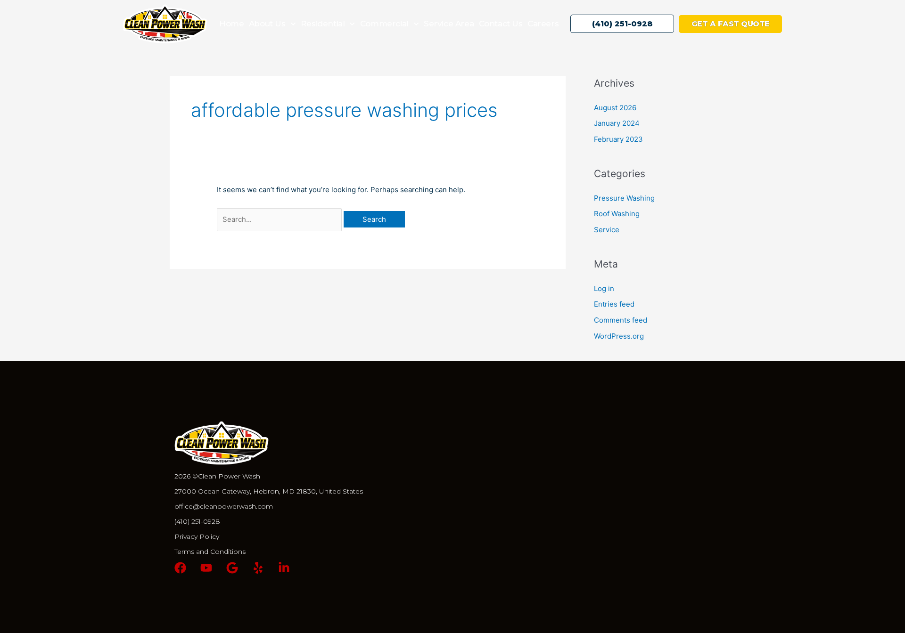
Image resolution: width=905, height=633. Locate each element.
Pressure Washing (624, 198)
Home (231, 24)
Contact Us (501, 24)
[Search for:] (280, 219)
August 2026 (615, 107)
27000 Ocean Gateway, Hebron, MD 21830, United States (268, 491)
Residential (323, 24)
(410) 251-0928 (197, 521)
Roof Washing (617, 213)
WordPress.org (619, 336)
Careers (543, 24)
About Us (267, 24)
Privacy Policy (196, 536)
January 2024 (617, 123)
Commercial (384, 24)
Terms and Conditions (210, 551)
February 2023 (618, 139)
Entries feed (614, 304)
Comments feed (620, 320)
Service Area (449, 24)
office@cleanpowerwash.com (223, 506)
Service (606, 229)
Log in (604, 288)
